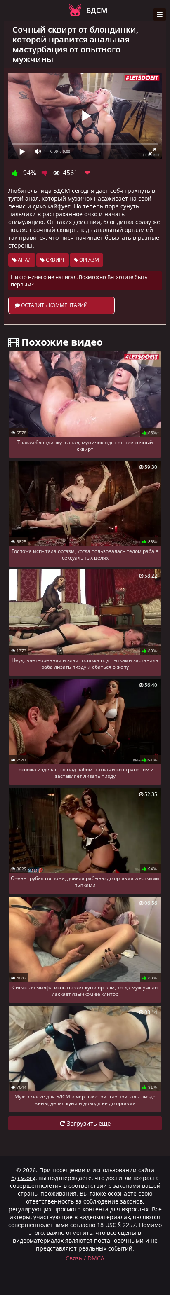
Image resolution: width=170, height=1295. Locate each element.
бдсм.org (23, 1178)
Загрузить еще (88, 1123)
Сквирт (55, 259)
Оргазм (88, 259)
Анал (24, 259)
